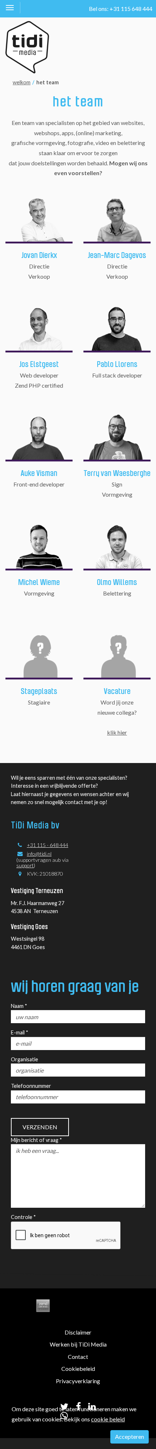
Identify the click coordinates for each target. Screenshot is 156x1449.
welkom (21, 82)
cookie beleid (108, 1419)
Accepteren (129, 1436)
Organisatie (24, 1059)
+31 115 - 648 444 (47, 845)
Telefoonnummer (31, 1086)
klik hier (117, 732)
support (25, 865)
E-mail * (19, 1032)
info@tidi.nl (39, 854)
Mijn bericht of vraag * (36, 1140)
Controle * (23, 1217)
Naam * (19, 1006)
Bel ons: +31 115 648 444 (120, 8)
